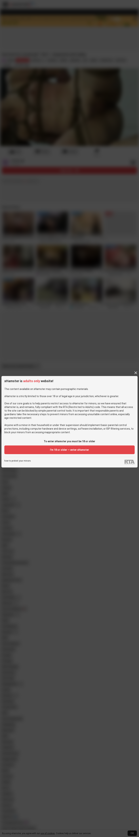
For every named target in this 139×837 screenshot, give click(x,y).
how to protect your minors (17, 461)
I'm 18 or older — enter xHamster (69, 449)
